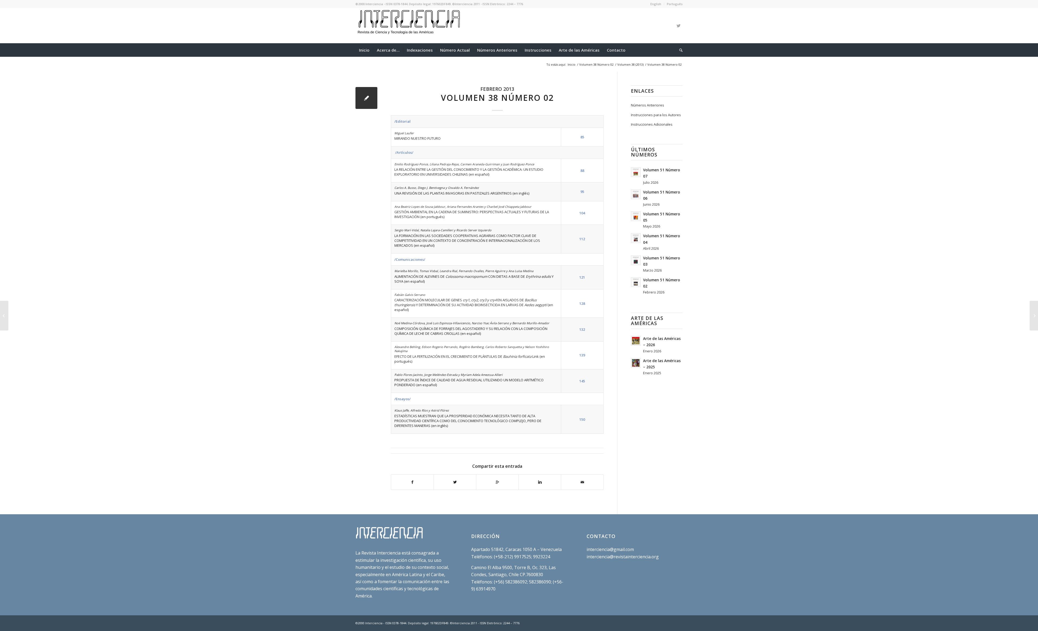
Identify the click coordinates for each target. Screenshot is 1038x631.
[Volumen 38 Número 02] (366, 98)
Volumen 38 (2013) (630, 64)
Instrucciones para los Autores (656, 114)
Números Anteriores (647, 105)
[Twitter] (678, 26)
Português (675, 4)
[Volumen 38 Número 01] (4, 315)
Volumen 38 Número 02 (596, 64)
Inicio (571, 64)
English (655, 4)
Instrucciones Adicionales (652, 124)
